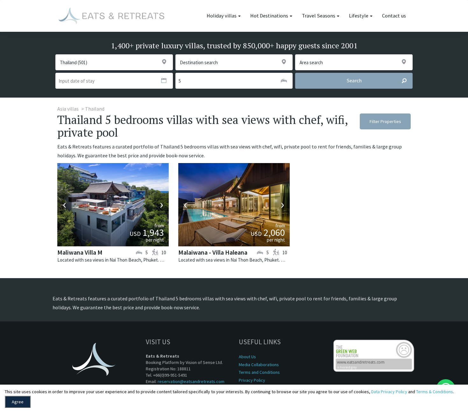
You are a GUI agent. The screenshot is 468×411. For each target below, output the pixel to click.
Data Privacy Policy (389, 391)
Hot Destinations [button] (269, 15)
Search (354, 80)
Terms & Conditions (434, 391)
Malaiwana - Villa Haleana (212, 252)
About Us (247, 357)
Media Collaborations (259, 364)
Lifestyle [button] (359, 15)
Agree (18, 402)
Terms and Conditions (259, 372)
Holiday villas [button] (222, 15)
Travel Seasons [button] (319, 15)
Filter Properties (385, 121)
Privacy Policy (252, 380)
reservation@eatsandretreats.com (191, 381)
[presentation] (64, 204)
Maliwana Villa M (80, 252)
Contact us (394, 15)
